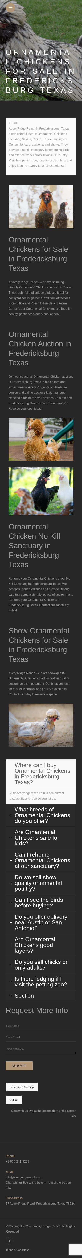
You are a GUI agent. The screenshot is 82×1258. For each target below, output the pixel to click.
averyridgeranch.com (30, 793)
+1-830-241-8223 (17, 1161)
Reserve (14, 408)
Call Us (14, 1099)
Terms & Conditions (17, 1249)
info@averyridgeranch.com (24, 1177)
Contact (44, 605)
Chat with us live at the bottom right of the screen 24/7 (38, 1185)
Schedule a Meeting (22, 1087)
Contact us (16, 694)
